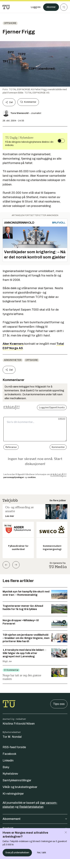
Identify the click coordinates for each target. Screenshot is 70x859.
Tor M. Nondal (12, 736)
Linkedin (8, 760)
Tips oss (59, 704)
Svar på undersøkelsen (17, 852)
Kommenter (30, 102)
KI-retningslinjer (13, 793)
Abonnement (12, 818)
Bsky (6, 767)
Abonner (51, 7)
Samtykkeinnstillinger (17, 780)
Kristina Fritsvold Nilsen (19, 723)
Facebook (9, 753)
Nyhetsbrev (10, 773)
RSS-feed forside (14, 747)
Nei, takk (41, 852)
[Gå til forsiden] (6, 7)
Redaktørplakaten (31, 806)
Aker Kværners (13, 343)
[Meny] (63, 7)
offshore (10, 23)
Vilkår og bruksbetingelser (20, 787)
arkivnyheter (12, 360)
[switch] (61, 141)
